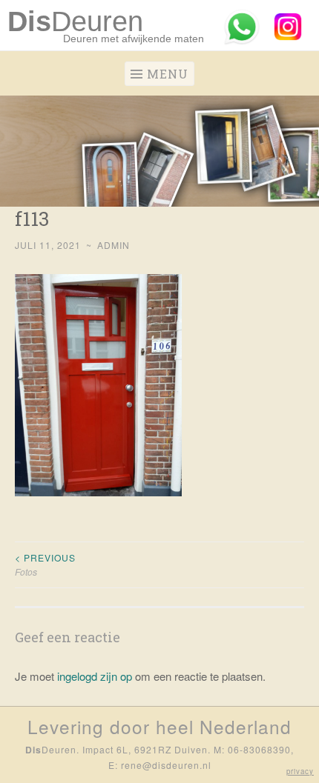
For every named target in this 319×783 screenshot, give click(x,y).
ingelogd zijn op (94, 676)
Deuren (75, 21)
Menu (167, 73)
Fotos (45, 564)
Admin (113, 245)
